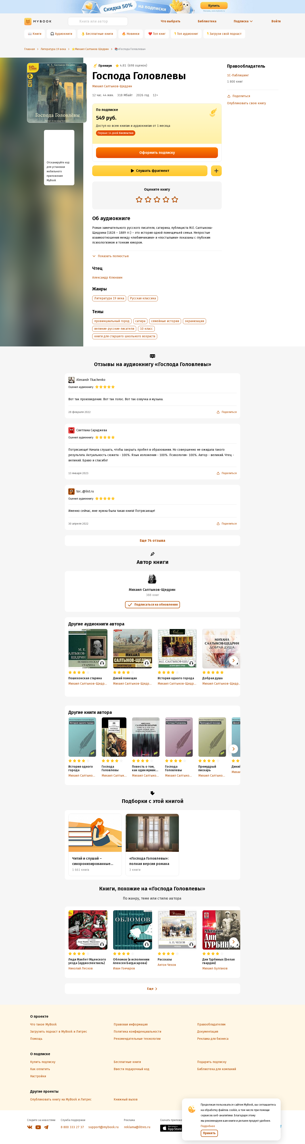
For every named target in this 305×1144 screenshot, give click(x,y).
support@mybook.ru (103, 1127)
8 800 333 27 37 (72, 1127)
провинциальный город (112, 321)
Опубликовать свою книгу (246, 103)
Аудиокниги (63, 34)
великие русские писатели (114, 329)
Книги (37, 34)
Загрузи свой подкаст (226, 34)
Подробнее (208, 1126)
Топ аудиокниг (187, 34)
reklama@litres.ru (137, 1127)
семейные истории (165, 321)
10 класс (146, 329)
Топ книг (159, 34)
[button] (233, 748)
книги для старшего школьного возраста (124, 336)
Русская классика (143, 298)
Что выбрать (170, 21)
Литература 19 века (109, 298)
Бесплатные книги (99, 34)
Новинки (133, 34)
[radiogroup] (157, 200)
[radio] (139, 199)
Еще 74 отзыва (152, 540)
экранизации (194, 321)
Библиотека (207, 21)
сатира (140, 321)
